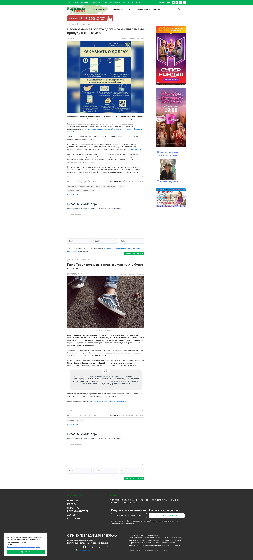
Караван (72, 504)
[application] (77, 2)
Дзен (128, 181)
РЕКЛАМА (110, 535)
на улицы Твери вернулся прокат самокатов (108, 401)
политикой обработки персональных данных (160, 521)
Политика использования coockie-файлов (87, 543)
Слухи (144, 500)
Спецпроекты (159, 500)
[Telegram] (180, 2)
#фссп (121, 186)
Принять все (25, 552)
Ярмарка (73, 507)
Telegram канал (139, 181)
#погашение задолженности (81, 190)
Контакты (73, 518)
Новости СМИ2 (73, 194)
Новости (72, 24)
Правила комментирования (81, 540)
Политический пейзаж (123, 500)
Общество (85, 24)
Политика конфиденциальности (119, 248)
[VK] (107, 547)
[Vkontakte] (173, 2)
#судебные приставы (106, 186)
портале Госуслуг (134, 149)
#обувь (71, 420)
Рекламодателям (79, 511)
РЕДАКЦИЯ (93, 535)
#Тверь (80, 420)
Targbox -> (163, 550)
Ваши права (130, 503)
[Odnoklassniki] (177, 2)
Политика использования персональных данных (23, 547)
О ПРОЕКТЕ (75, 535)
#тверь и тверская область (80, 186)
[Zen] (184, 2)
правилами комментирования (122, 523)
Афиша (71, 514)
